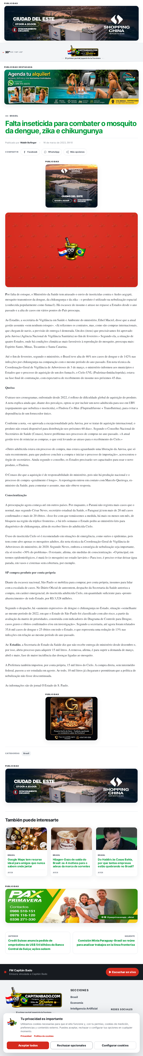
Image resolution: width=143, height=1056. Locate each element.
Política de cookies (44, 1036)
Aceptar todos (28, 1045)
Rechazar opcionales (71, 1045)
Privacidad (26, 1036)
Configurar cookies (115, 1045)
